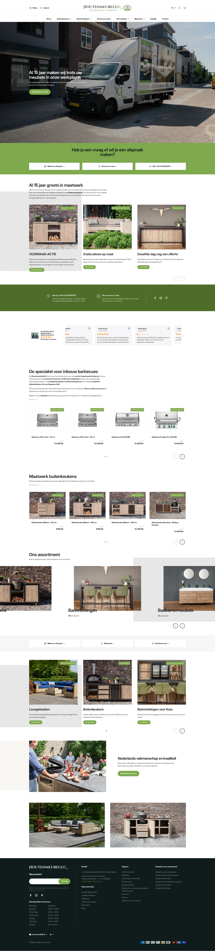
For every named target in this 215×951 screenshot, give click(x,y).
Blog (83, 908)
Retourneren (127, 882)
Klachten (125, 894)
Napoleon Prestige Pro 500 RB (164, 437)
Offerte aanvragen (89, 902)
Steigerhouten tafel (163, 885)
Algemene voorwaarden (36, 890)
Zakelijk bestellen (89, 895)
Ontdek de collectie (40, 92)
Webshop (85, 899)
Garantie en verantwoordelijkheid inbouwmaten (135, 889)
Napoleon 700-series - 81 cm (83, 437)
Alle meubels (121, 19)
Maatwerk (138, 19)
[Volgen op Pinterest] (166, 298)
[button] (182, 456)
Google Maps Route (89, 892)
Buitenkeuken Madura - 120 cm (44, 523)
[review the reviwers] (81, 329)
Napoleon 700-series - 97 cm (43, 437)
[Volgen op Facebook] (155, 298)
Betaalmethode (128, 885)
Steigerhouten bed (162, 879)
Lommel (101, 879)
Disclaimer (86, 905)
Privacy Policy (63, 888)
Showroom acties (104, 19)
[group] (107, 589)
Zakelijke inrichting (162, 888)
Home (49, 19)
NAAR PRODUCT (36, 270)
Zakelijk (153, 19)
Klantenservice (128, 872)
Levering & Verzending (131, 879)
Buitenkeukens (63, 19)
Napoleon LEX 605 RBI (121, 437)
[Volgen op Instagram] (160, 298)
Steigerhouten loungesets (165, 872)
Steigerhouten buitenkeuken (166, 875)
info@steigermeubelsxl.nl (92, 881)
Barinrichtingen (83, 19)
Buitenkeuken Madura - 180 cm (84, 523)
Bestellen (125, 875)
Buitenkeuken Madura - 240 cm (124, 523)
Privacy (125, 897)
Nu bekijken (35, 722)
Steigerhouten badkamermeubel (168, 882)
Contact (165, 19)
